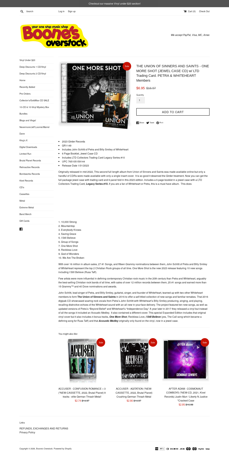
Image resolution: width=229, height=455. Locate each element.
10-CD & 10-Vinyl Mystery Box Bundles (34, 110)
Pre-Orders (25, 93)
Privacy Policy (27, 432)
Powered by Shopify (63, 448)
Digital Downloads (28, 147)
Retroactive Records (29, 167)
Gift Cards (24, 220)
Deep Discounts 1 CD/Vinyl (32, 66)
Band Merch (25, 214)
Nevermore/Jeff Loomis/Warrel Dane (34, 130)
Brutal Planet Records (30, 160)
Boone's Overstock (44, 448)
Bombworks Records (29, 173)
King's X (23, 140)
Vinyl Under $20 (27, 60)
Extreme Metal (26, 207)
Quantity (140, 94)
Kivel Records (26, 180)
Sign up (72, 11)
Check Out (204, 11)
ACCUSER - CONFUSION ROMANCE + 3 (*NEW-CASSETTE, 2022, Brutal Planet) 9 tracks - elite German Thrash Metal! (82, 392)
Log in (61, 11)
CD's (21, 187)
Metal (22, 200)
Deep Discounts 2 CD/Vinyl (32, 73)
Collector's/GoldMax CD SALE (34, 100)
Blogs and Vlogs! (27, 120)
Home (22, 80)
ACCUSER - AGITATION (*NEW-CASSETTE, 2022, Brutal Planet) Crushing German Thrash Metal (134, 392)
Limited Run (25, 153)
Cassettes (24, 194)
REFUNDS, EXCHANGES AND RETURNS (43, 428)
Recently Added (27, 86)
